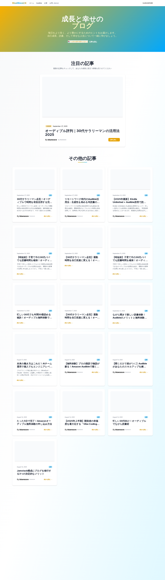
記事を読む (93, 42)
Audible (39, 3)
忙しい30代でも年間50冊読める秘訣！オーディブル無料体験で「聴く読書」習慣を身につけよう (34, 317)
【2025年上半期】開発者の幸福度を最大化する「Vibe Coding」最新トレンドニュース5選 (82, 424)
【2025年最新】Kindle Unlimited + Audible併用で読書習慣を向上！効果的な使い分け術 (130, 202)
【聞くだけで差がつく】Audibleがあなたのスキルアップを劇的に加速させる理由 (130, 366)
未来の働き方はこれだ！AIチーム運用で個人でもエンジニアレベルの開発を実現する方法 (34, 366)
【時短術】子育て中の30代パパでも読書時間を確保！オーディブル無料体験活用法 (34, 260)
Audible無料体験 (148, 3)
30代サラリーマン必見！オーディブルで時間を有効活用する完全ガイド (34, 202)
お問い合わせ (54, 3)
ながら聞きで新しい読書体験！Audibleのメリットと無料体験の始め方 (130, 317)
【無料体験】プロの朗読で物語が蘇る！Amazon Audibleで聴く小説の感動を (82, 366)
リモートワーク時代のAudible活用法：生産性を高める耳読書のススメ (82, 202)
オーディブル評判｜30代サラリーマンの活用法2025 (82, 133)
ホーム (31, 3)
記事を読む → (114, 139)
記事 (45, 3)
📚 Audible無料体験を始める (78, 42)
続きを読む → (48, 216)
